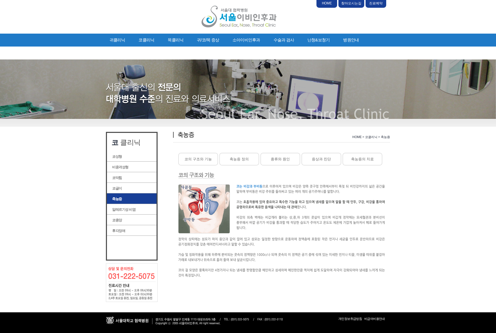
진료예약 (376, 3)
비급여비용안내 (374, 319)
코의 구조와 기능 (198, 159)
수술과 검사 (284, 40)
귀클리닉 (117, 40)
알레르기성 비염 (123, 209)
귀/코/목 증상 (208, 40)
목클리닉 (175, 40)
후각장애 (118, 231)
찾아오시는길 (351, 3)
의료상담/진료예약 (126, 53)
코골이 (117, 188)
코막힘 (117, 178)
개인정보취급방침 (350, 319)
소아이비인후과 (246, 40)
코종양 (117, 220)
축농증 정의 (239, 159)
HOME (327, 3)
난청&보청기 (318, 40)
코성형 (117, 156)
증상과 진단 (321, 159)
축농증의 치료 (362, 159)
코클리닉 (146, 40)
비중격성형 (120, 167)
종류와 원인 (280, 159)
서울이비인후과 (239, 16)
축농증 (117, 199)
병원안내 (351, 40)
